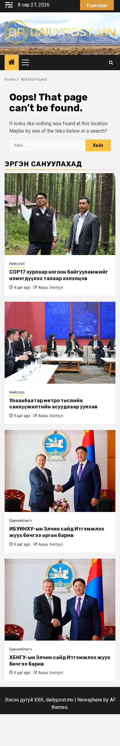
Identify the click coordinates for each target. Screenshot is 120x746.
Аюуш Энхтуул (50, 287)
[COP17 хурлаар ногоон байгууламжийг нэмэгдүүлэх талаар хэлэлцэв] (60, 214)
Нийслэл (17, 264)
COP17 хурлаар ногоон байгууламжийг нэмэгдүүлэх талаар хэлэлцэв (58, 275)
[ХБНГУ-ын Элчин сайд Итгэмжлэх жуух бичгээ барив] (60, 600)
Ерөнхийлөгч (20, 520)
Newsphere (89, 700)
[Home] (11, 62)
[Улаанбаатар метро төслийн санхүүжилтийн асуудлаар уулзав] (60, 343)
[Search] (111, 63)
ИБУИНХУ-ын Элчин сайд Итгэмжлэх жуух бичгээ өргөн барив (56, 532)
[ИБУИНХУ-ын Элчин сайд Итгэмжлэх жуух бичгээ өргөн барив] (60, 471)
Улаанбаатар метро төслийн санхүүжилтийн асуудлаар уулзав (53, 404)
